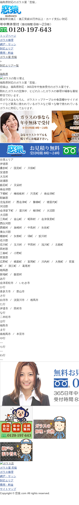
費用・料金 (6, 52)
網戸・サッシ (8, 44)
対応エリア (6, 48)
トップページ (8, 35)
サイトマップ (8, 488)
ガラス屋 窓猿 (8, 467)
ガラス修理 (6, 40)
